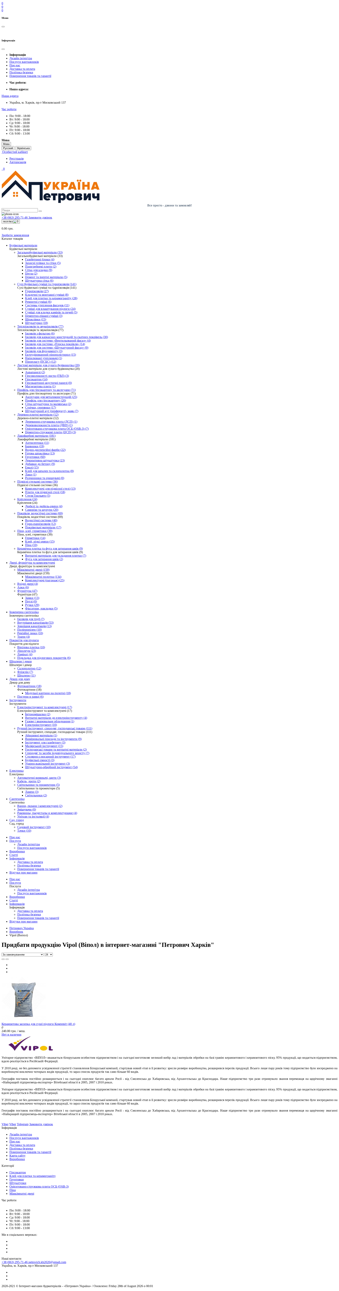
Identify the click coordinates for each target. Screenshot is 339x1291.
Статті (13, 855)
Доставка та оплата (22, 69)
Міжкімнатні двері (21, 1193)
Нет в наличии (11, 1034)
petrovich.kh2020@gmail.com (47, 1262)
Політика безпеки (21, 72)
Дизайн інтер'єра (20, 58)
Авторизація (17, 162)
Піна (12, 1190)
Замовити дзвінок (40, 217)
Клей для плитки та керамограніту (32, 1176)
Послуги (15, 840)
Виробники (17, 851)
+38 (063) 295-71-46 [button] (15, 1262)
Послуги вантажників (24, 61)
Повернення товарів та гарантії (30, 76)
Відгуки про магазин (23, 872)
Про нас (14, 65)
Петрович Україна (21, 928)
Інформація (17, 858)
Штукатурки (17, 1183)
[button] (10, 96)
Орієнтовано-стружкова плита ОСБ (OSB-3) (39, 1186)
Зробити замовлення (15, 235)
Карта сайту (17, 1155)
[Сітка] (7, 959)
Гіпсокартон (17, 1172)
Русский (8, 148)
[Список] (3, 959)
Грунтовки (16, 1179)
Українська (23, 148)
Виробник (16, 931)
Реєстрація (16, 158)
